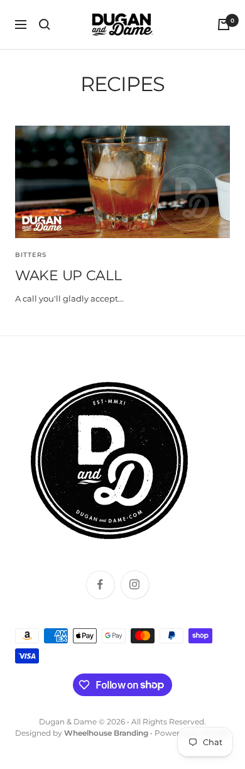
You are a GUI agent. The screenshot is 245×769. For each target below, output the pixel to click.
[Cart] (223, 24)
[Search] (44, 24)
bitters (30, 255)
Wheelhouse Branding (106, 733)
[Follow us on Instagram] (135, 584)
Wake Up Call (68, 275)
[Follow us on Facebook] (100, 584)
